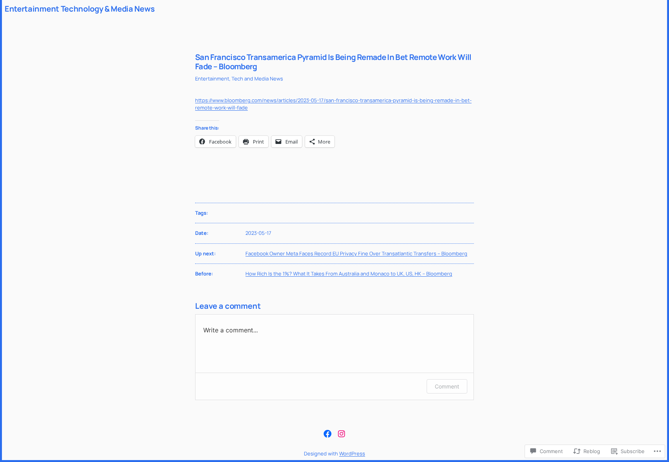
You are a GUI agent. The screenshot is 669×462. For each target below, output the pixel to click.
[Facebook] (327, 433)
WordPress (352, 453)
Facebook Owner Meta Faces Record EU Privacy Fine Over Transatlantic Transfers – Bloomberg (356, 253)
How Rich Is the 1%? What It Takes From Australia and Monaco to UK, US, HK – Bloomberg (348, 273)
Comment (447, 386)
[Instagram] (341, 433)
